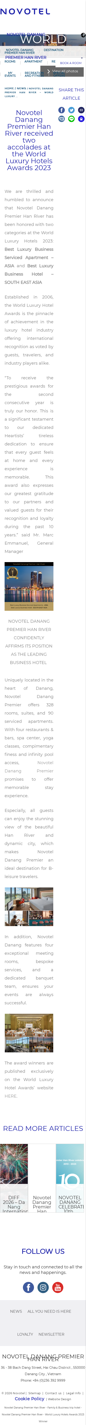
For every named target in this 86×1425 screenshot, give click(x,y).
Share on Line (71, 119)
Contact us (53, 1393)
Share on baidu (81, 119)
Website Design (59, 1399)
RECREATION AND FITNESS (34, 74)
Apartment (33, 61)
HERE (11, 1096)
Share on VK (62, 119)
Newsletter (51, 1334)
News (16, 1311)
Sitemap (34, 1393)
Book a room (70, 63)
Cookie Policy (29, 1398)
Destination (54, 50)
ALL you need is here (49, 1311)
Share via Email (81, 110)
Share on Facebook (62, 110)
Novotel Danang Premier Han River (20, 51)
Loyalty (25, 1334)
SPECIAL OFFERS (59, 74)
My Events (10, 74)
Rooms (10, 61)
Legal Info (73, 1393)
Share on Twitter (71, 110)
